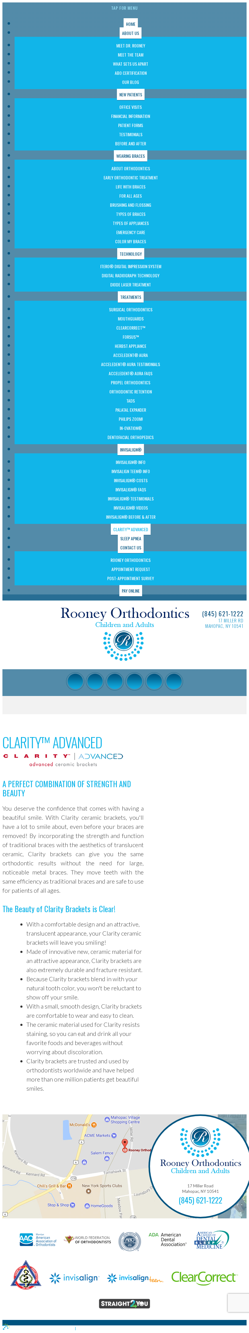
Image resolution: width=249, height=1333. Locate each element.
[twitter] (134, 681)
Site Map (87, 1328)
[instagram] (95, 681)
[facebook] (75, 681)
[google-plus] (114, 681)
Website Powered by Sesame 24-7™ (41, 1328)
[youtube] (154, 681)
